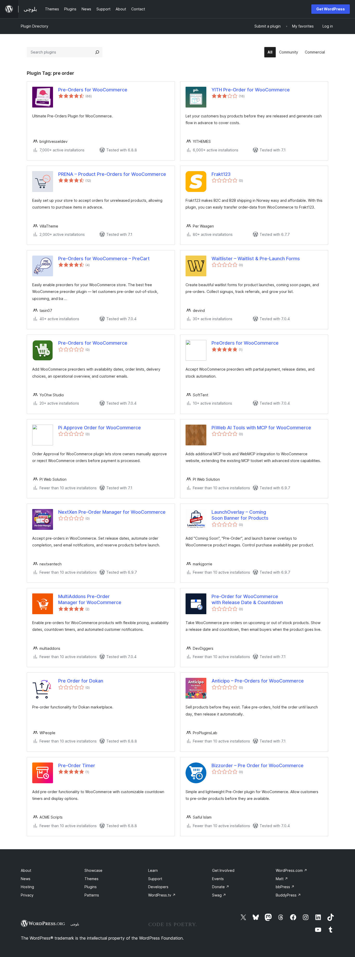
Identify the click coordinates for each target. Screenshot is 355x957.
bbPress (285, 887)
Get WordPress (330, 9)
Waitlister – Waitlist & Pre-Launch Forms (256, 258)
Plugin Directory (34, 26)
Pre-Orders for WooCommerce (92, 89)
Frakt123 (221, 174)
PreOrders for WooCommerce (245, 343)
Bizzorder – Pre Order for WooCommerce (258, 765)
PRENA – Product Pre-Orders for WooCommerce (112, 174)
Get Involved (223, 870)
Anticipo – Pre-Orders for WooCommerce (258, 681)
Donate (220, 887)
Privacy (27, 895)
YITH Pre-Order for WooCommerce (251, 89)
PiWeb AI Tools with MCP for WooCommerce (261, 427)
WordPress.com (291, 870)
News (25, 878)
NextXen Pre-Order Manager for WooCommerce (112, 512)
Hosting (27, 887)
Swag (219, 895)
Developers (158, 887)
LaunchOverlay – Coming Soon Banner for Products (240, 515)
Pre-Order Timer (76, 765)
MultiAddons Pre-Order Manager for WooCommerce (89, 599)
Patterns (91, 895)
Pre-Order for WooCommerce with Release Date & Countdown (247, 599)
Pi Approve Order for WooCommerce (99, 427)
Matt (282, 878)
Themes (91, 878)
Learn (153, 870)
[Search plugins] (97, 52)
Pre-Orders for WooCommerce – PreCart (104, 258)
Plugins (90, 887)
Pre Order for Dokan (80, 681)
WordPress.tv (162, 895)
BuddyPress (288, 895)
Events (218, 878)
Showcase (93, 870)
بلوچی (74, 924)
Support (155, 878)
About (26, 870)
